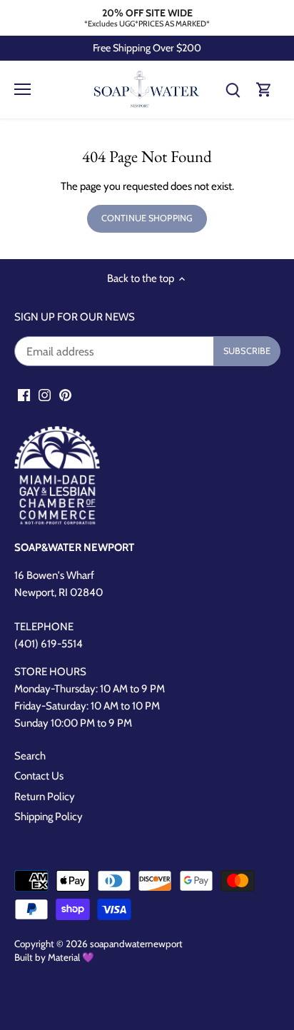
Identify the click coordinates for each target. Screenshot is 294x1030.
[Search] (232, 89)
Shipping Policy (48, 816)
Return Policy (44, 796)
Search (30, 755)
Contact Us (39, 775)
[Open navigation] (22, 89)
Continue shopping (147, 218)
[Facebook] (24, 394)
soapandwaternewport (136, 943)
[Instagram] (45, 394)
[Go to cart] (264, 89)
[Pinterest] (65, 394)
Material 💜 (71, 957)
